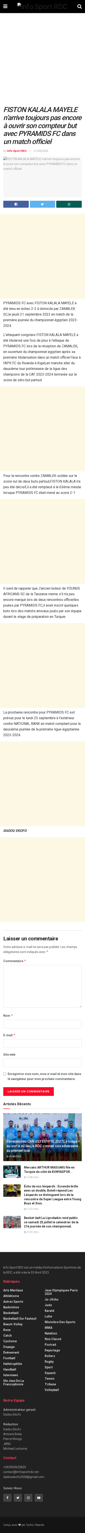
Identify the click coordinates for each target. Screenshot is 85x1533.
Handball (9, 1369)
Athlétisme (11, 1296)
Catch (7, 1335)
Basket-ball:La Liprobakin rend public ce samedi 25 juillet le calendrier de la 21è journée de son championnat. (51, 1222)
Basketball (11, 1313)
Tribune (50, 1384)
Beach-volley (12, 1324)
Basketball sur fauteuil (19, 1318)
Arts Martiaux (13, 1290)
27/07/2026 (32, 1209)
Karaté (49, 1310)
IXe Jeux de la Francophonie (13, 1382)
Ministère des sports (60, 1322)
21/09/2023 (41, 150)
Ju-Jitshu (51, 1299)
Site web (9, 1054)
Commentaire (14, 961)
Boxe (6, 1330)
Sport (49, 1367)
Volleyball (52, 1390)
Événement (11, 1352)
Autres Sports (13, 1301)
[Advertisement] (42, 61)
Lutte (48, 1316)
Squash (50, 1373)
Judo (48, 1305)
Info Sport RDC (17, 150)
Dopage (9, 1347)
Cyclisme (10, 1341)
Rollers (50, 1356)
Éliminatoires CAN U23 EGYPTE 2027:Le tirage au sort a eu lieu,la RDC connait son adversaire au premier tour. (42, 1146)
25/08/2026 (14, 1156)
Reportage (52, 1350)
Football (9, 1358)
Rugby (49, 1361)
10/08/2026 (32, 1177)
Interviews (10, 1375)
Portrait (50, 1344)
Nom (8, 1015)
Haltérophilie (12, 1364)
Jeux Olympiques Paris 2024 (61, 1292)
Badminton (11, 1307)
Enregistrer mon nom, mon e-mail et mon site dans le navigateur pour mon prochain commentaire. (44, 1076)
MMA (48, 1327)
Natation (51, 1333)
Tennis (49, 1378)
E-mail (9, 1035)
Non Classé (53, 1339)
